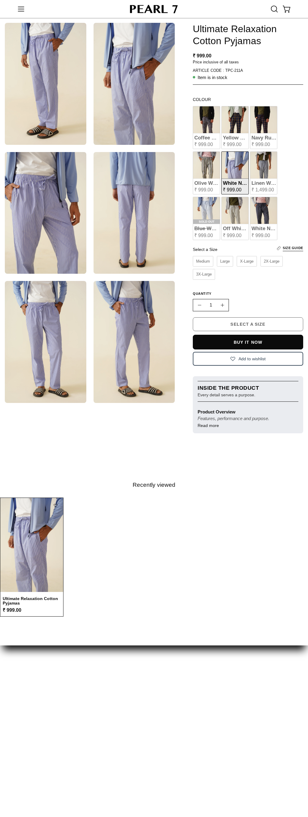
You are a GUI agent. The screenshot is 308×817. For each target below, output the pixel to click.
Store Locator (263, 680)
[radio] (206, 127)
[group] (154, 557)
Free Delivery (105, 695)
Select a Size (205, 249)
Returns (99, 704)
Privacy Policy (262, 705)
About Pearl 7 (105, 713)
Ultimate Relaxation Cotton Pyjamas (30, 600)
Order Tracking (193, 696)
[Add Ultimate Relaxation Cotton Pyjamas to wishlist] (55, 505)
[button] (274, 9)
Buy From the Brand (113, 686)
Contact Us (187, 705)
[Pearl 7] (154, 9)
